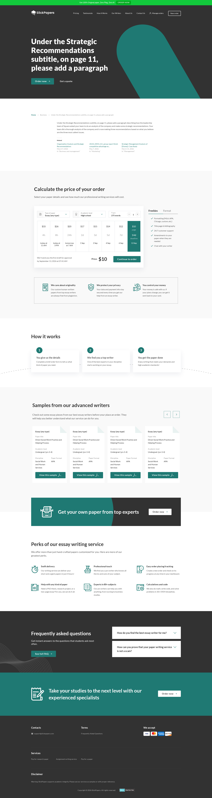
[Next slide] (176, 414)
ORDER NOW (123, 2)
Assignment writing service (66, 759)
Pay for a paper (87, 759)
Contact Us (141, 13)
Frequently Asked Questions (92, 734)
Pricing (76, 13)
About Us (128, 13)
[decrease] (129, 214)
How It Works (102, 13)
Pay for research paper (39, 759)
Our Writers (116, 13)
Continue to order (127, 259)
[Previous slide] (167, 414)
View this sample (48, 475)
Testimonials (88, 13)
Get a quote (66, 81)
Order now (41, 81)
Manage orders (158, 13)
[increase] (137, 214)
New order (174, 13)
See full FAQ (42, 653)
